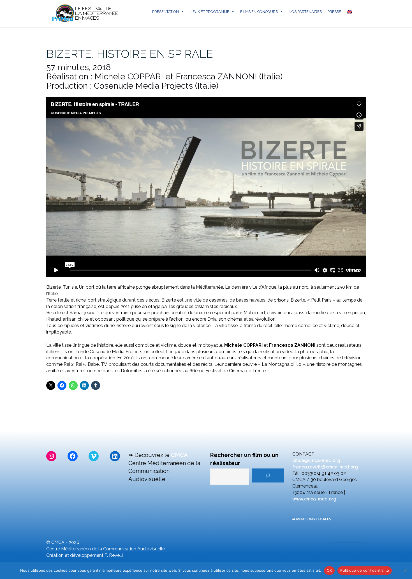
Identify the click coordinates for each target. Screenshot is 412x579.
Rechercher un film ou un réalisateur (244, 459)
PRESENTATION (165, 12)
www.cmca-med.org (314, 499)
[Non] (405, 570)
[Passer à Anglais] (350, 11)
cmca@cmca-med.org (316, 460)
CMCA (179, 455)
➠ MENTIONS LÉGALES (311, 519)
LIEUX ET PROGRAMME (209, 12)
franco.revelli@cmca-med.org (325, 467)
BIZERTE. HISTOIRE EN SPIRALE (129, 53)
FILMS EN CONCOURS (259, 12)
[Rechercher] (268, 475)
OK (329, 570)
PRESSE (334, 12)
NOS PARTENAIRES (305, 12)
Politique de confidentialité (364, 570)
